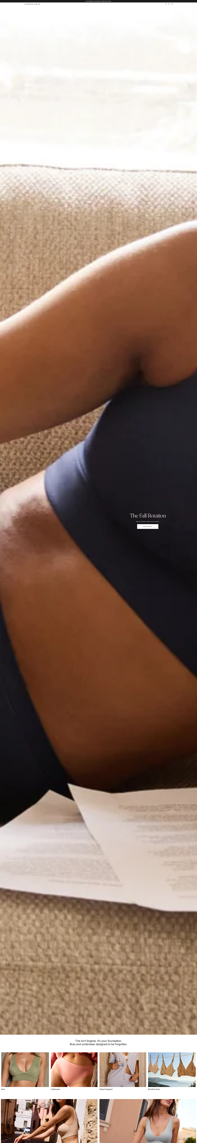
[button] (165, 4)
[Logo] (32, 4)
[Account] (168, 4)
